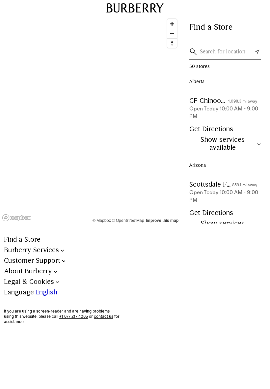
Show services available (223, 143)
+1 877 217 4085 (73, 316)
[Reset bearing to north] (172, 43)
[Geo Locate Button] (257, 51)
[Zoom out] (172, 33)
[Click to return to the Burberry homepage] (135, 8)
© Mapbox (102, 220)
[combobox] (226, 51)
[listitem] (225, 124)
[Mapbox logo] (16, 218)
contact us (103, 316)
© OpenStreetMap (128, 220)
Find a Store (22, 239)
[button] (194, 51)
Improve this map (162, 220)
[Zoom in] (172, 24)
